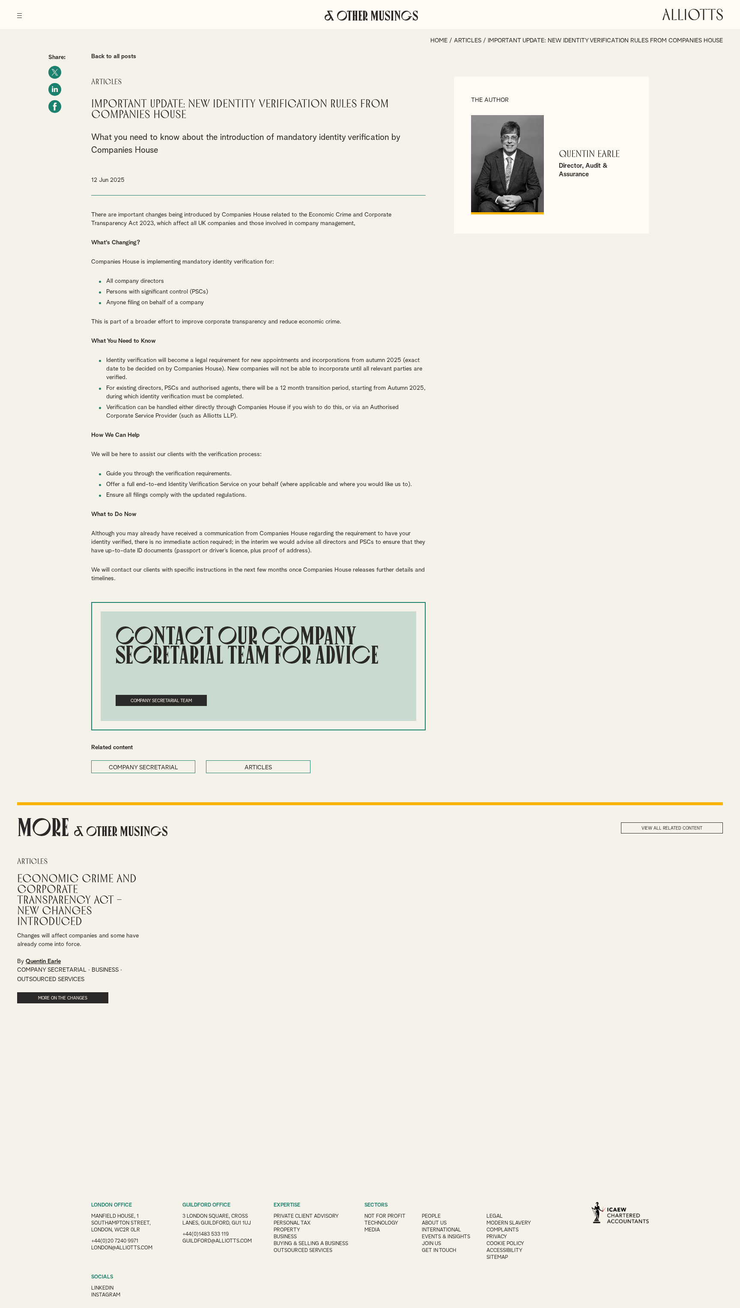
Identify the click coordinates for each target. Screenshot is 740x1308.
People (431, 1216)
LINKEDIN (102, 1288)
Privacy (496, 1237)
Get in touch (439, 1250)
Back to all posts (113, 56)
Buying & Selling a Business (311, 1243)
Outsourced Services (303, 1250)
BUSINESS (105, 970)
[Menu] (19, 13)
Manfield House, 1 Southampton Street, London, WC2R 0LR (121, 1223)
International (441, 1230)
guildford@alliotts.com (217, 1241)
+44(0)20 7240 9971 (114, 1241)
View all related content (672, 828)
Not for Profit (385, 1216)
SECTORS (376, 1205)
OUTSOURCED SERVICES (50, 979)
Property (287, 1230)
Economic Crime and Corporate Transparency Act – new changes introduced (77, 900)
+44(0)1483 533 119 (205, 1234)
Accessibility (504, 1250)
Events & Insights (446, 1237)
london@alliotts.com (121, 1248)
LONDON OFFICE (111, 1205)
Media (372, 1230)
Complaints (502, 1230)
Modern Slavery (508, 1223)
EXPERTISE (287, 1205)
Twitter (54, 72)
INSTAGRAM (105, 1295)
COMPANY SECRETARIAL (143, 768)
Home (439, 41)
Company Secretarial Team (161, 701)
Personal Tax (292, 1223)
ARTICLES (258, 768)
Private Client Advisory (306, 1216)
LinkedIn (54, 89)
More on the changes (62, 998)
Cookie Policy (505, 1243)
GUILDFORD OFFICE (206, 1205)
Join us (431, 1243)
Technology (381, 1223)
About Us (434, 1223)
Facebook (54, 106)
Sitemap (497, 1257)
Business (285, 1237)
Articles (467, 41)
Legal (494, 1216)
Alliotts (692, 15)
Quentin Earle (589, 154)
